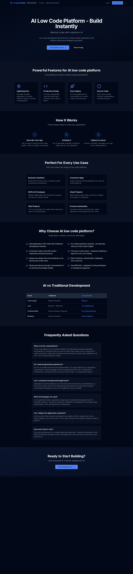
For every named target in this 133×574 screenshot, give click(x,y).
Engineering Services (52, 3)
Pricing (41, 3)
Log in (108, 3)
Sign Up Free (117, 3)
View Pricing (78, 47)
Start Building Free (57, 47)
